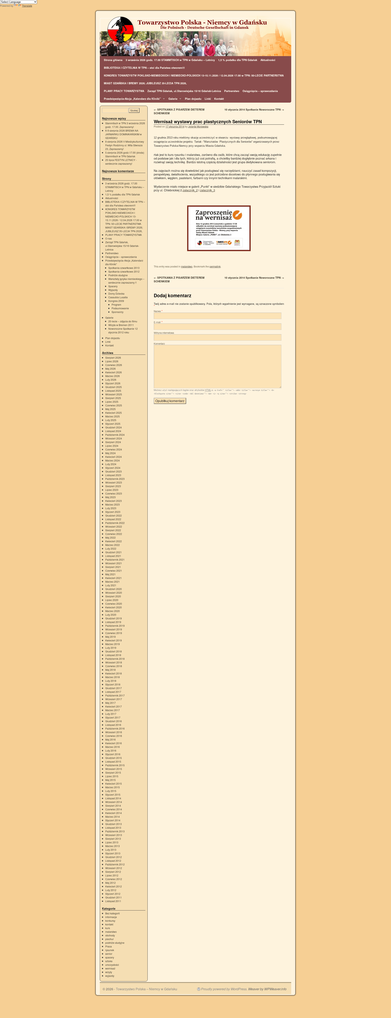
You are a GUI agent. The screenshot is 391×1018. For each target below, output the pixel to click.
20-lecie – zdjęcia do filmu (122, 321)
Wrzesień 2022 (113, 526)
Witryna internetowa (164, 332)
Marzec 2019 (112, 644)
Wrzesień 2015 (113, 769)
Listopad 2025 (113, 390)
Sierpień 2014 (113, 805)
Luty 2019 (110, 647)
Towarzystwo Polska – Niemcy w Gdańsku (146, 989)
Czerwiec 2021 (113, 570)
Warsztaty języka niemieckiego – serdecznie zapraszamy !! (126, 280)
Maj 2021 (110, 574)
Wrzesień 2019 (113, 629)
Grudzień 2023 (113, 471)
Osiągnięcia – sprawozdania (260, 91)
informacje (111, 917)
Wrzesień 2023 (113, 482)
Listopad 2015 (113, 761)
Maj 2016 (110, 739)
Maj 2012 (110, 882)
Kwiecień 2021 (113, 578)
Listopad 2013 (113, 827)
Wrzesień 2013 (113, 835)
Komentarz (159, 343)
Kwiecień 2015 (113, 783)
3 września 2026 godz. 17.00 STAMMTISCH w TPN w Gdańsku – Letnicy (170, 60)
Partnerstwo (231, 91)
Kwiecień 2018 (113, 673)
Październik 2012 (115, 864)
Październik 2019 (115, 625)
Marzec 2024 (112, 460)
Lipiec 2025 (111, 401)
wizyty (108, 972)
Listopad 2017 (113, 691)
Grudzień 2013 (113, 824)
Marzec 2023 (112, 504)
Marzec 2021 (112, 581)
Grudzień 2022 (113, 515)
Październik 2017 (115, 695)
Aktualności (267, 60)
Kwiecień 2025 (113, 412)
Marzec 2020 (112, 611)
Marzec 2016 (112, 747)
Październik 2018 (115, 658)
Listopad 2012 (113, 860)
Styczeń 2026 (112, 383)
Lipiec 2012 (111, 875)
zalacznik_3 (207, 190)
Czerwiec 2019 (113, 633)
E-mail (157, 322)
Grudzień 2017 (113, 688)
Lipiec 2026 (111, 361)
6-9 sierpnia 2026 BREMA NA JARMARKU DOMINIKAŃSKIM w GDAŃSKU (123, 134)
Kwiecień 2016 (113, 743)
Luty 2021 (110, 585)
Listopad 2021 (113, 556)
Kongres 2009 (116, 301)
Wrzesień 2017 (113, 699)
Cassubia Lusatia (118, 297)
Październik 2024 (115, 434)
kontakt (109, 924)
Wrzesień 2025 (113, 394)
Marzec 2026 (112, 376)
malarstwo (186, 266)
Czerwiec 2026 (113, 365)
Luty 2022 (110, 548)
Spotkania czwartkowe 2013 (123, 267)
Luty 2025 (110, 420)
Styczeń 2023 (112, 511)
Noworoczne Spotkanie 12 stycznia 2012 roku (123, 330)
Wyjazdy (113, 290)
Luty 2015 (110, 791)
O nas (108, 238)
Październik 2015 (115, 765)
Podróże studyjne (118, 275)
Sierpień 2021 (113, 567)
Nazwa (157, 311)
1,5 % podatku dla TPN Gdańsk (237, 60)
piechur (109, 939)
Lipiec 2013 (111, 842)
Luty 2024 (110, 464)
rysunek (109, 950)
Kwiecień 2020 (113, 607)
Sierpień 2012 (113, 871)
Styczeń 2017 (112, 717)
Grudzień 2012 (113, 857)
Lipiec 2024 (111, 445)
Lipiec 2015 (111, 776)
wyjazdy (109, 975)
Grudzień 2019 (113, 618)
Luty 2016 (110, 750)
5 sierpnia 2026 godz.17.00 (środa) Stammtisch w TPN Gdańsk (124, 154)
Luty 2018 (110, 680)
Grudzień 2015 (113, 758)
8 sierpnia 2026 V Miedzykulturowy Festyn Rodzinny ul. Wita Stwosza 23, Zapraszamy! (124, 145)
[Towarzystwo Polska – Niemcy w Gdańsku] (195, 36)
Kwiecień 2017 (113, 706)
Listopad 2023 (113, 475)
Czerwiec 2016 (113, 735)
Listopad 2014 (113, 798)
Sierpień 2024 (113, 442)
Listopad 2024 (113, 431)
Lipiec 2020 (111, 600)
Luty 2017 (110, 713)
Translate (27, 5)
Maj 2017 (110, 702)
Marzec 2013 (112, 846)
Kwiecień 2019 (113, 640)
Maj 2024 (110, 453)
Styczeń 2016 (112, 754)
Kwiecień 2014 (113, 813)
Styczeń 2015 (112, 794)
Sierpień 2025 (113, 398)
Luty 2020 (110, 614)
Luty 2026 (110, 379)
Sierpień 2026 (113, 357)
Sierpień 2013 (113, 838)
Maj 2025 (110, 409)
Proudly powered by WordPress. (224, 989)
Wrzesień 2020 (113, 592)
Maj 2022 (110, 537)
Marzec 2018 (112, 677)
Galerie (172, 100)
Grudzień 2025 (113, 387)
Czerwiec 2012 (113, 879)
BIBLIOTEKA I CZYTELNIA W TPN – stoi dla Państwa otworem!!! (144, 68)
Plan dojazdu (193, 99)
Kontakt (219, 99)
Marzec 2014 (112, 816)
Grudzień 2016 (113, 721)
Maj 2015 (110, 780)
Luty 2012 (110, 890)
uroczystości (112, 964)
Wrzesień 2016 (113, 732)
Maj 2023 (110, 497)
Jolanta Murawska (198, 126)
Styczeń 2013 (112, 853)
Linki (208, 99)
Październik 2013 (115, 831)
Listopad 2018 (113, 655)
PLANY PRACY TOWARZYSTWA (124, 91)
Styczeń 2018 (112, 684)
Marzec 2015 (112, 787)
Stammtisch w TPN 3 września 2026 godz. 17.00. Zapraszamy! (125, 125)
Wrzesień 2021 (113, 563)
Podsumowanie (120, 308)
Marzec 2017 (112, 710)
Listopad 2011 (113, 901)
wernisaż (110, 968)
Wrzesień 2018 (113, 662)
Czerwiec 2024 (113, 449)
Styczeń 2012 (112, 893)
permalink (215, 266)
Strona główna (113, 60)
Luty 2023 (110, 508)
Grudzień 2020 (113, 589)
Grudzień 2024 (113, 427)
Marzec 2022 (112, 545)
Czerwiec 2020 (113, 603)
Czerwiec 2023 (113, 493)
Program (116, 304)
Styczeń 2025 (112, 423)
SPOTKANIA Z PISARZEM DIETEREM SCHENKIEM (179, 111)
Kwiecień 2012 (113, 886)
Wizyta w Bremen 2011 (121, 325)
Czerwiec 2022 (113, 534)
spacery (109, 957)
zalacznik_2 (190, 190)
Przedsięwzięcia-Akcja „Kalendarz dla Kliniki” (131, 100)
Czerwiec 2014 (113, 809)
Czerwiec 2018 (113, 666)
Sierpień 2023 (113, 486)
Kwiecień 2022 (113, 541)
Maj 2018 (110, 669)
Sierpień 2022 (113, 530)
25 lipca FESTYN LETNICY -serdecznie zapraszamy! (121, 161)
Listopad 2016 (113, 724)
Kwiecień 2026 (113, 372)
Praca (108, 946)
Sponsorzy (117, 312)
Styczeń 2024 (112, 467)
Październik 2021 (115, 559)
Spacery (113, 286)
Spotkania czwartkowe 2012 (123, 271)
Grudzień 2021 (113, 552)
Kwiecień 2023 (113, 500)
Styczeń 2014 (112, 820)
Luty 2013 (110, 849)
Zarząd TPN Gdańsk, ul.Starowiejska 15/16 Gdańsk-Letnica (184, 91)
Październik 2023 (115, 478)
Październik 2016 (115, 728)
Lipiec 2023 (111, 489)
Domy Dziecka (116, 293)
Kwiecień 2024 (113, 456)
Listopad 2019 (113, 622)
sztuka (108, 961)
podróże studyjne (114, 942)
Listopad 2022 (113, 519)
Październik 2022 (115, 523)
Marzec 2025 (112, 416)
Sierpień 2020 (113, 596)
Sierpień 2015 (113, 772)
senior (108, 953)
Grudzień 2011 (113, 897)
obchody (110, 935)
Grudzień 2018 (113, 651)
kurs (107, 928)
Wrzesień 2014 (113, 802)
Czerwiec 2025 (113, 405)
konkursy (110, 920)
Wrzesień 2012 (113, 868)
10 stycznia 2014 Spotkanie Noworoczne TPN (254, 109)
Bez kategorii (112, 913)
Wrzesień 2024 (113, 438)
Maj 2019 (110, 636)
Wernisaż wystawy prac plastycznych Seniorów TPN (208, 121)
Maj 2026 (110, 368)
